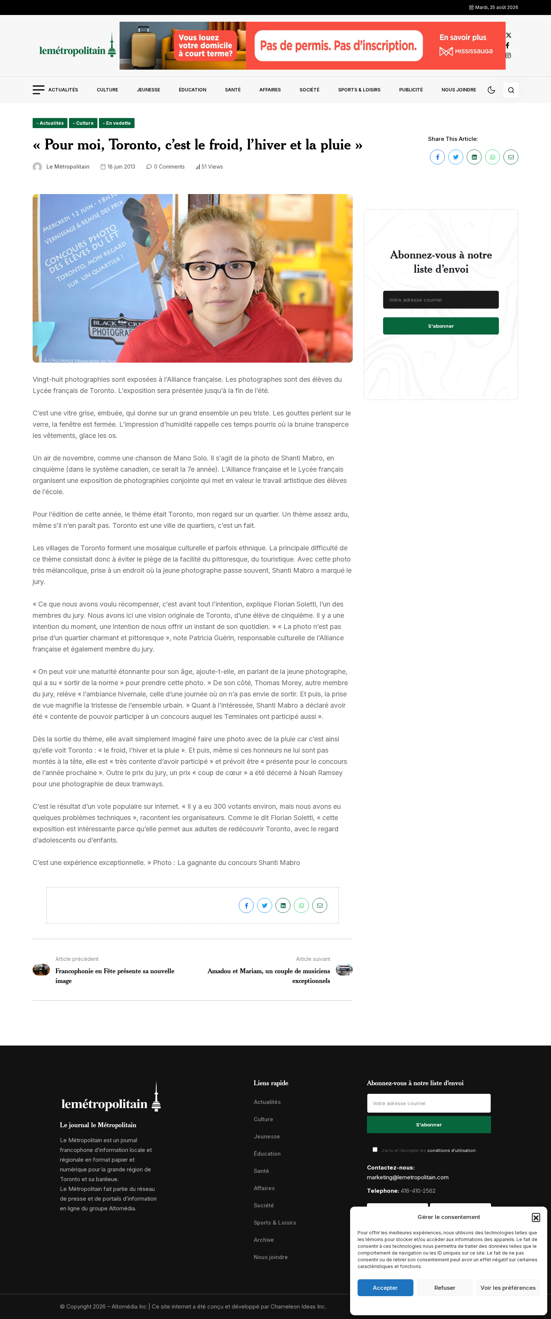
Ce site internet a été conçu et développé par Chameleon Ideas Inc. (239, 1306)
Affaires (270, 90)
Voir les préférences (508, 1287)
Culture (107, 90)
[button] (536, 1217)
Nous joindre (459, 90)
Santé (233, 90)
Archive (264, 1240)
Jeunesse (148, 90)
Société (309, 90)
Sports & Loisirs (359, 90)
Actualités (63, 90)
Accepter (385, 1287)
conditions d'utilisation (451, 1150)
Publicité (411, 90)
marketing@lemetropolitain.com (408, 1177)
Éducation (192, 90)
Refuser (444, 1287)
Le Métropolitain (68, 166)
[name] (76, 45)
